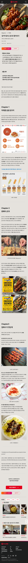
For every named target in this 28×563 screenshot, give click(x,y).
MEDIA (11, 551)
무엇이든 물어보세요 (19, 549)
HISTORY (3, 548)
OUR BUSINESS (4, 549)
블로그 (10, 555)
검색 (26, 2)
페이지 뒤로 (26, 523)
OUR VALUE (3, 546)
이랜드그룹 (14, 2)
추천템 (17, 499)
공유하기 (17, 493)
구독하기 (9, 557)
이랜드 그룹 (4, 544)
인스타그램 (8, 555)
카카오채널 (16, 555)
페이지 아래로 (26, 521)
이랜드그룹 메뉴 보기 (2, 2)
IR (10, 548)
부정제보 (17, 548)
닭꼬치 (13, 499)
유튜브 (13, 555)
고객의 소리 (17, 546)
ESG (11, 549)
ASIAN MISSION (4, 551)
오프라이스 (8, 499)
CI (1, 552)
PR (10, 546)
